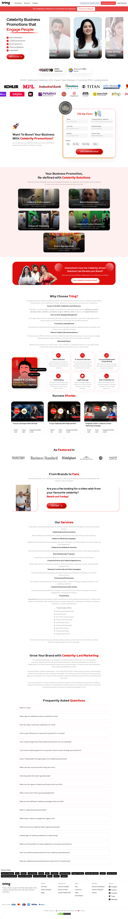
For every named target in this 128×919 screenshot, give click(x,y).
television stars (35, 312)
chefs (72, 312)
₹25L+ (95, 144)
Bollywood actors (92, 309)
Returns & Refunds (97, 889)
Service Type (96, 133)
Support (35, 3)
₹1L (68, 144)
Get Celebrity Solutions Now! (85, 280)
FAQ (76, 886)
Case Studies (79, 895)
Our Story (44, 886)
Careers (94, 892)
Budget (68, 140)
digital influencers (91, 312)
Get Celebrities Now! (89, 151)
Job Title (70, 126)
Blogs (43, 892)
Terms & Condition (63, 886)
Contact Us (78, 889)
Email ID (69, 133)
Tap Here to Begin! (86, 9)
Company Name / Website (100, 119)
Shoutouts (18, 3)
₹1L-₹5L (76, 144)
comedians (53, 312)
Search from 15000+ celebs (90, 3)
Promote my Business (108, 3)
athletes (67, 312)
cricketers (45, 312)
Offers (77, 892)
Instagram (113, 886)
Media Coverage (46, 889)
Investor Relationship (64, 892)
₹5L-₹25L (86, 144)
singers (60, 312)
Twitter (112, 896)
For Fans (55, 505)
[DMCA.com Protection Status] (64, 914)
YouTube (113, 890)
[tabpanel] (27, 418)
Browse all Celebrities (98, 886)
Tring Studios (32, 599)
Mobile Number (96, 126)
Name (68, 119)
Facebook (113, 893)
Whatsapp (113, 899)
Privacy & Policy (62, 889)
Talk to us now (14, 57)
